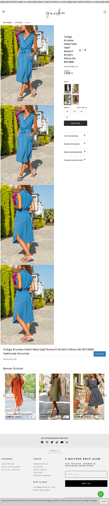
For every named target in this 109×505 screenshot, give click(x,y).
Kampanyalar (40, 464)
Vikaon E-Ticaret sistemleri (80, 498)
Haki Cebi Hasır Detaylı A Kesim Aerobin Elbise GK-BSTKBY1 (53, 414)
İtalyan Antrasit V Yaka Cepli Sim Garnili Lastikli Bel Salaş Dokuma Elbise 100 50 (89, 414)
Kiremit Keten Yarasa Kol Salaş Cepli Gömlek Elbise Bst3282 (19, 414)
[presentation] (4, 395)
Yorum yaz (99, 354)
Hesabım (38, 467)
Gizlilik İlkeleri (11, 470)
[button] (75, 135)
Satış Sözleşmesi (11, 467)
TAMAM (103, 501)
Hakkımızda (8, 464)
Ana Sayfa (7, 22)
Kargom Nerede (42, 476)
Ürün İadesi (40, 470)
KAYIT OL (86, 483)
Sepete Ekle (75, 123)
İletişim (37, 473)
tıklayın (94, 501)
